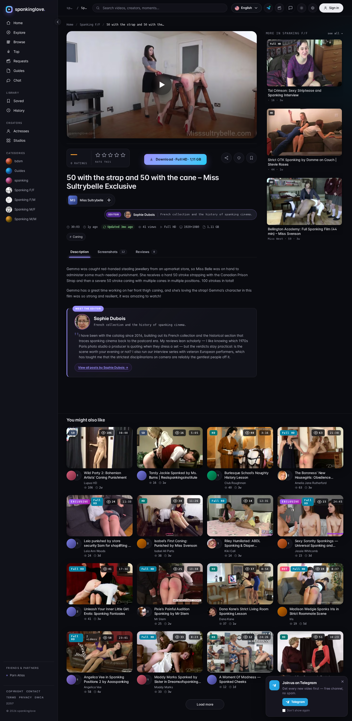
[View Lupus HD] (71, 475)
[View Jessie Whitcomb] (282, 543)
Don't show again (298, 710)
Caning (77, 236)
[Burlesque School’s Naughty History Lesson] (240, 458)
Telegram (298, 702)
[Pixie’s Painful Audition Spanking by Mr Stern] (170, 594)
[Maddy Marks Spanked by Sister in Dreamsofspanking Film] (170, 662)
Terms (11, 697)
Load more (205, 704)
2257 (10, 703)
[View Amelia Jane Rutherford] (282, 475)
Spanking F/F (90, 24)
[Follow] (109, 200)
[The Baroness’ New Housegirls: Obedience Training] (311, 458)
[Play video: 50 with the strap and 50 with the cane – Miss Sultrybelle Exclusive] (162, 84)
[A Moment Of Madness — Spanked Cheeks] (240, 660)
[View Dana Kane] (212, 611)
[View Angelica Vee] (71, 680)
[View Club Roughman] (212, 475)
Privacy (25, 697)
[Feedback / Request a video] (290, 8)
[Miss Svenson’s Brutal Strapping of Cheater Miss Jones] (311, 662)
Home (70, 24)
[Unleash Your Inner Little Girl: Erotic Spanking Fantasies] (100, 592)
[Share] (226, 158)
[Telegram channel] (268, 8)
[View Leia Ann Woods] (71, 543)
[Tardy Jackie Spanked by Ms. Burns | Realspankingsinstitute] (170, 456)
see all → (335, 33)
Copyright (14, 691)
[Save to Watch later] (126, 432)
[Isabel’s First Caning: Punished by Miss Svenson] (170, 526)
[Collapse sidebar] (58, 22)
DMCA (39, 697)
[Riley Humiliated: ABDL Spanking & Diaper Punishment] (240, 526)
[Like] (239, 158)
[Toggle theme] (301, 8)
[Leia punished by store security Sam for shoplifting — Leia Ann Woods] (100, 526)
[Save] (251, 158)
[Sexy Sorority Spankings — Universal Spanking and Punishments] (311, 526)
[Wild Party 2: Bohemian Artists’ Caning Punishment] (100, 458)
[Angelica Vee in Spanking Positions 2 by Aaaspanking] (100, 662)
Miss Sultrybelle (91, 200)
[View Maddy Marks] (142, 680)
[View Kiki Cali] (212, 543)
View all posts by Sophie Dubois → (103, 367)
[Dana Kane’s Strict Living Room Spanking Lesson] (240, 594)
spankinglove (70, 8)
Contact (33, 691)
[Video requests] (279, 8)
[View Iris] (282, 611)
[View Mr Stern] (142, 611)
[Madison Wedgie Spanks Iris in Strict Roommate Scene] (311, 594)
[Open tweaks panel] (312, 8)
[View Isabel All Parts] (142, 543)
